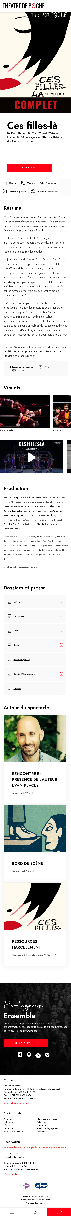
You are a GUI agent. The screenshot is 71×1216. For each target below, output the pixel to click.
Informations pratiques (47, 1118)
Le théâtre (8, 1128)
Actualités (41, 1122)
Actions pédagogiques (47, 1128)
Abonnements (43, 1125)
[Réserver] (59, 1212)
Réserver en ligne (12, 1174)
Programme (9, 1118)
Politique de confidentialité (35, 1196)
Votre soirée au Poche (14, 1131)
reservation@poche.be (14, 1156)
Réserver (8, 1125)
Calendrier (8, 1122)
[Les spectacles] (35, 1212)
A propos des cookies (35, 1202)
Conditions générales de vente (35, 1199)
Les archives (42, 1131)
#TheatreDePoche (26, 1031)
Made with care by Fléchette (17, 1103)
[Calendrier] (12, 1212)
